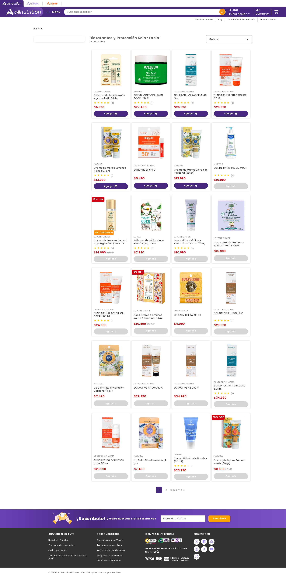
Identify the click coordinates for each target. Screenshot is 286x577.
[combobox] (145, 12)
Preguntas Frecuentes (110, 555)
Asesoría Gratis (268, 19)
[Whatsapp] (196, 556)
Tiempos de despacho (61, 545)
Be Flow (116, 572)
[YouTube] (211, 549)
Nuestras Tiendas (58, 540)
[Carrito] (276, 12)
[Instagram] (196, 549)
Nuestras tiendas (204, 19)
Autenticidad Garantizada (241, 19)
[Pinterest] (211, 541)
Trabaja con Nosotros (109, 545)
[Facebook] (204, 541)
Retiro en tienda (57, 550)
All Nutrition (64, 572)
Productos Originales (109, 560)
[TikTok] (204, 549)
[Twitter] (196, 541)
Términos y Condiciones (111, 550)
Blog (220, 19)
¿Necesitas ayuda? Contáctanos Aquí (67, 557)
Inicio (37, 28)
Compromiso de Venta (110, 540)
